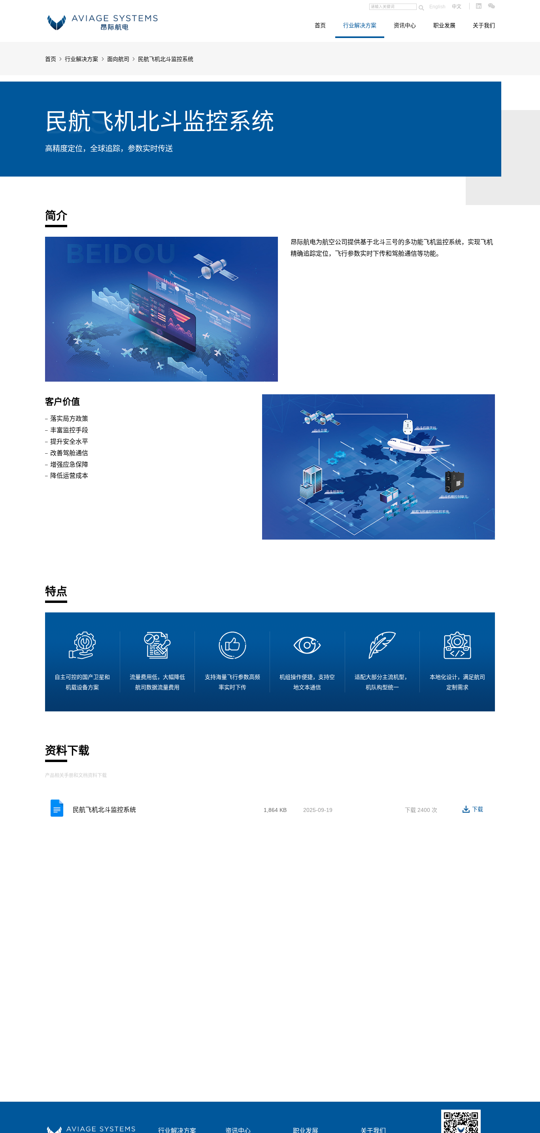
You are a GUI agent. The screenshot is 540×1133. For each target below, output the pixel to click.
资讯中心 (405, 25)
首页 (320, 25)
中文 (456, 7)
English (437, 7)
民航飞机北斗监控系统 (104, 809)
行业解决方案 (359, 25)
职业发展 (444, 25)
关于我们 (484, 25)
